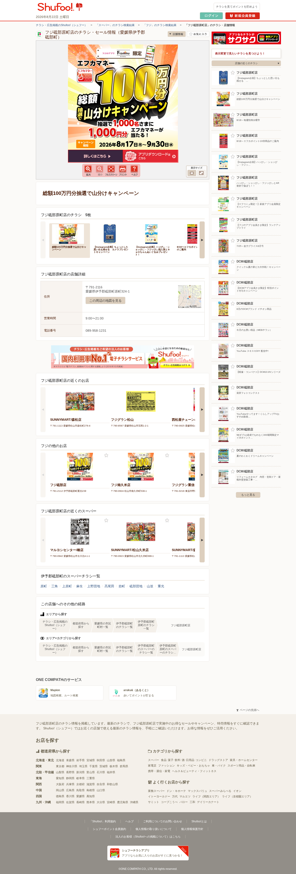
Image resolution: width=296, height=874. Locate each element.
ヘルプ (129, 821)
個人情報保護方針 (192, 829)
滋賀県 (90, 784)
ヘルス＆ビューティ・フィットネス (194, 771)
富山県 (90, 772)
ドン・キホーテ (176, 791)
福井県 (111, 772)
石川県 (101, 772)
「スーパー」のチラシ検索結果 (115, 25)
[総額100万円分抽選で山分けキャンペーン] (69, 233)
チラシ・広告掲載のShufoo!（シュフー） (61, 25)
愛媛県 (80, 796)
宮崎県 (111, 802)
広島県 (70, 790)
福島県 (121, 760)
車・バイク (219, 765)
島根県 (90, 790)
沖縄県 (134, 802)
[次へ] (202, 239)
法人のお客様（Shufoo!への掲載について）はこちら (148, 836)
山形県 (111, 760)
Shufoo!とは (199, 821)
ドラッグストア (218, 760)
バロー (183, 802)
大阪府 (60, 784)
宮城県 (90, 760)
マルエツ (185, 796)
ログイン (211, 15)
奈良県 (101, 784)
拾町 (122, 586)
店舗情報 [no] (177, 34)
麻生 (79, 586)
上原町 (67, 586)
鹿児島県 (122, 802)
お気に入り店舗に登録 (198, 34)
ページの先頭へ (248, 710)
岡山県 (60, 790)
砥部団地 (136, 586)
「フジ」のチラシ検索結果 (159, 25)
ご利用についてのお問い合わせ (162, 821)
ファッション (166, 765)
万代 (175, 796)
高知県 (90, 796)
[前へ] (43, 239)
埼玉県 (83, 766)
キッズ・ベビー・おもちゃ (193, 765)
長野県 (70, 772)
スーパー (153, 760)
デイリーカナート (208, 802)
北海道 (60, 760)
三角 (54, 586)
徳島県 (60, 796)
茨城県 (103, 766)
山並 (150, 586)
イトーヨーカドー (159, 796)
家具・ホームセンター (244, 760)
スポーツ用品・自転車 (241, 765)
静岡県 (70, 778)
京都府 (80, 784)
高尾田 (109, 586)
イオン (237, 791)
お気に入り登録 (106, 455)
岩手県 (80, 760)
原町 (43, 586)
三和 (192, 802)
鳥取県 (80, 790)
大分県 (101, 802)
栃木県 (114, 766)
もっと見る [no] (248, 494)
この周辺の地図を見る (105, 300)
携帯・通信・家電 (159, 771)
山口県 (101, 790)
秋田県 (101, 760)
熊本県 (90, 802)
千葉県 (93, 766)
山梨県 (60, 772)
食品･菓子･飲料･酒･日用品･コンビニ (184, 760)
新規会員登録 (242, 15)
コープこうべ (169, 802)
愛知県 (60, 778)
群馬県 (124, 766)
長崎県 (80, 802)
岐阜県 (80, 778)
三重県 (90, 778)
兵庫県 (70, 784)
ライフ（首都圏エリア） (237, 796)
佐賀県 (70, 802)
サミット (153, 802)
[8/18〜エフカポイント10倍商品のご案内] (194, 233)
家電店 (152, 765)
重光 (161, 586)
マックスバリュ (197, 791)
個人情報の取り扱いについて (154, 829)
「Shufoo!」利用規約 (102, 821)
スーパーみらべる (220, 791)
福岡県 (60, 802)
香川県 (70, 796)
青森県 (70, 760)
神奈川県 (71, 766)
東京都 (60, 766)
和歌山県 (112, 784)
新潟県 (80, 772)
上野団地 (93, 586)
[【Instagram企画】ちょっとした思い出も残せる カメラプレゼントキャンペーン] (111, 233)
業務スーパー (156, 791)
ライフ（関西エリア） (206, 796)
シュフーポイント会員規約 (109, 829)
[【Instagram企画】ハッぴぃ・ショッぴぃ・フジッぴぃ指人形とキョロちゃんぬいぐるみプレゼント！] (152, 233)
